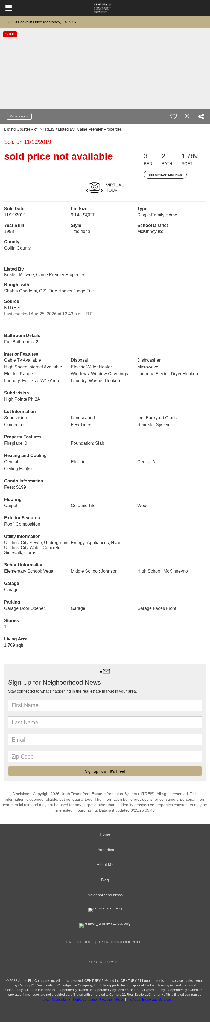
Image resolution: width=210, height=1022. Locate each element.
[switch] (173, 116)
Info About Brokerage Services (149, 999)
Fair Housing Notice (124, 942)
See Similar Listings (165, 174)
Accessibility (61, 999)
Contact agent (19, 116)
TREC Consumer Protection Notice (98, 999)
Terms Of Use (77, 942)
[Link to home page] (105, 8)
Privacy (44, 999)
